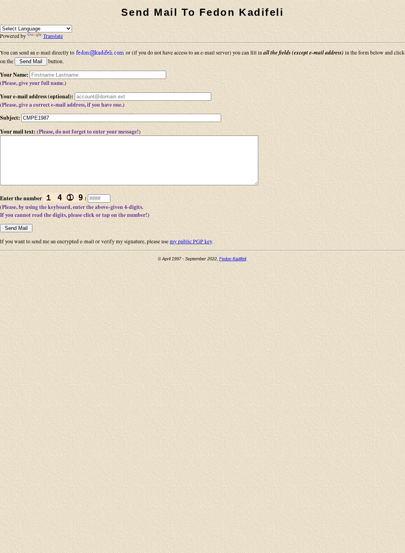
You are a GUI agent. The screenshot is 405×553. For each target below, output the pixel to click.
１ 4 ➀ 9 (64, 197)
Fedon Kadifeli (232, 258)
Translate (53, 36)
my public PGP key (191, 241)
